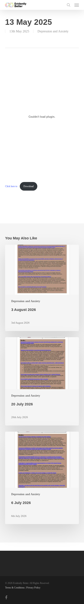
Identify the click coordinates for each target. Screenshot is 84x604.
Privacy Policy (33, 587)
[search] (68, 4)
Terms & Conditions (15, 587)
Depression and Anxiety (53, 31)
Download (28, 186)
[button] (76, 5)
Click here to (11, 186)
